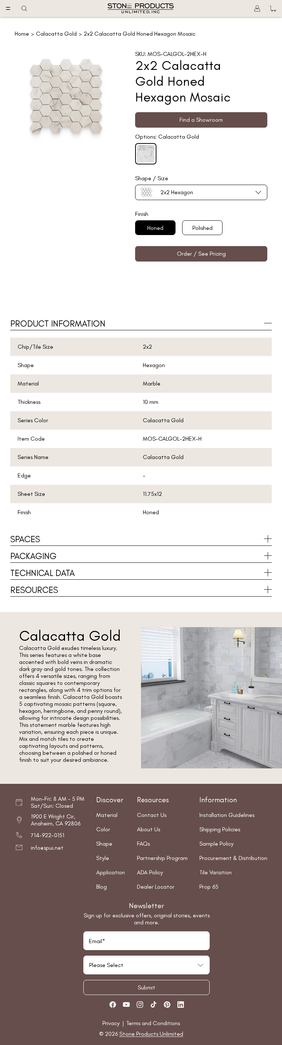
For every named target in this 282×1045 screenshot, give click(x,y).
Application (110, 872)
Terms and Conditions (153, 1023)
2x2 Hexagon (176, 192)
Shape (104, 843)
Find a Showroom (201, 119)
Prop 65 (208, 886)
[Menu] (8, 8)
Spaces (25, 539)
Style (102, 857)
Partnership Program (162, 857)
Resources (34, 589)
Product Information (57, 323)
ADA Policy (150, 872)
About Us (148, 829)
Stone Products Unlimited (151, 1033)
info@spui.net (47, 847)
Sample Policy (216, 843)
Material (107, 814)
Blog (101, 886)
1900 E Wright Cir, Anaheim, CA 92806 (55, 820)
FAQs (143, 843)
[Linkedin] (181, 1004)
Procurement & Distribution (233, 857)
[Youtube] (126, 1004)
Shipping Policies (219, 829)
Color (103, 829)
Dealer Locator (155, 886)
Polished (202, 227)
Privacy (111, 1023)
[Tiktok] (153, 1004)
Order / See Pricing (201, 253)
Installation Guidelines (226, 814)
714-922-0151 (47, 835)
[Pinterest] (167, 1004)
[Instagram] (140, 1004)
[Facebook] (113, 1004)
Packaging (33, 556)
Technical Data (42, 573)
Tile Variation (215, 872)
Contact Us (151, 814)
